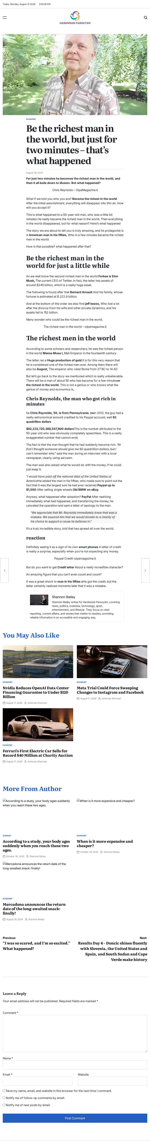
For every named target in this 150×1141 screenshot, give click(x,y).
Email (7, 1074)
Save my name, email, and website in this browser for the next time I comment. (59, 1091)
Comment (10, 1013)
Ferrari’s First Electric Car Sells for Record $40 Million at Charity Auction (38, 753)
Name (8, 1058)
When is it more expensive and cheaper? (105, 843)
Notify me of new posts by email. (28, 1105)
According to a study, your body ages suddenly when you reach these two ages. (36, 845)
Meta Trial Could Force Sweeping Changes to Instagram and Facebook (110, 690)
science (7, 835)
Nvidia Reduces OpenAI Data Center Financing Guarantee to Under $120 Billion (36, 692)
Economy (31, 119)
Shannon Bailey (38, 856)
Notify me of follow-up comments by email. (35, 1098)
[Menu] (5, 17)
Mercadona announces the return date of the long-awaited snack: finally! (34, 908)
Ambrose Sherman (37, 702)
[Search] (145, 17)
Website (83, 1074)
